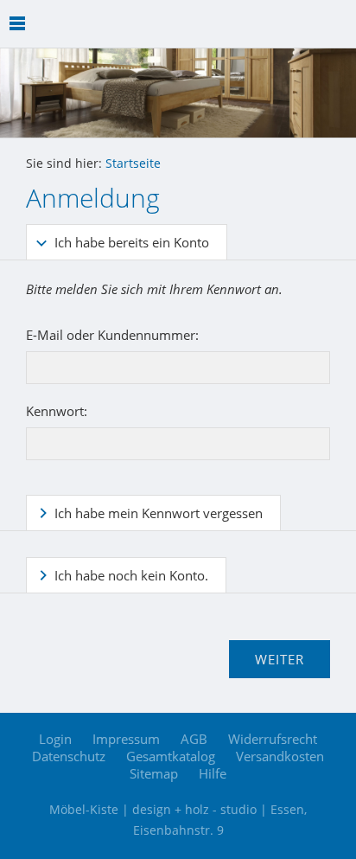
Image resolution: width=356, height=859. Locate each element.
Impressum (126, 738)
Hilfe (212, 773)
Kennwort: (56, 411)
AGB (194, 738)
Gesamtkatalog (170, 756)
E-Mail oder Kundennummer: (112, 334)
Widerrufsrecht (272, 738)
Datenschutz (68, 756)
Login (55, 738)
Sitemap (154, 773)
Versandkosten (280, 756)
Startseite (133, 163)
